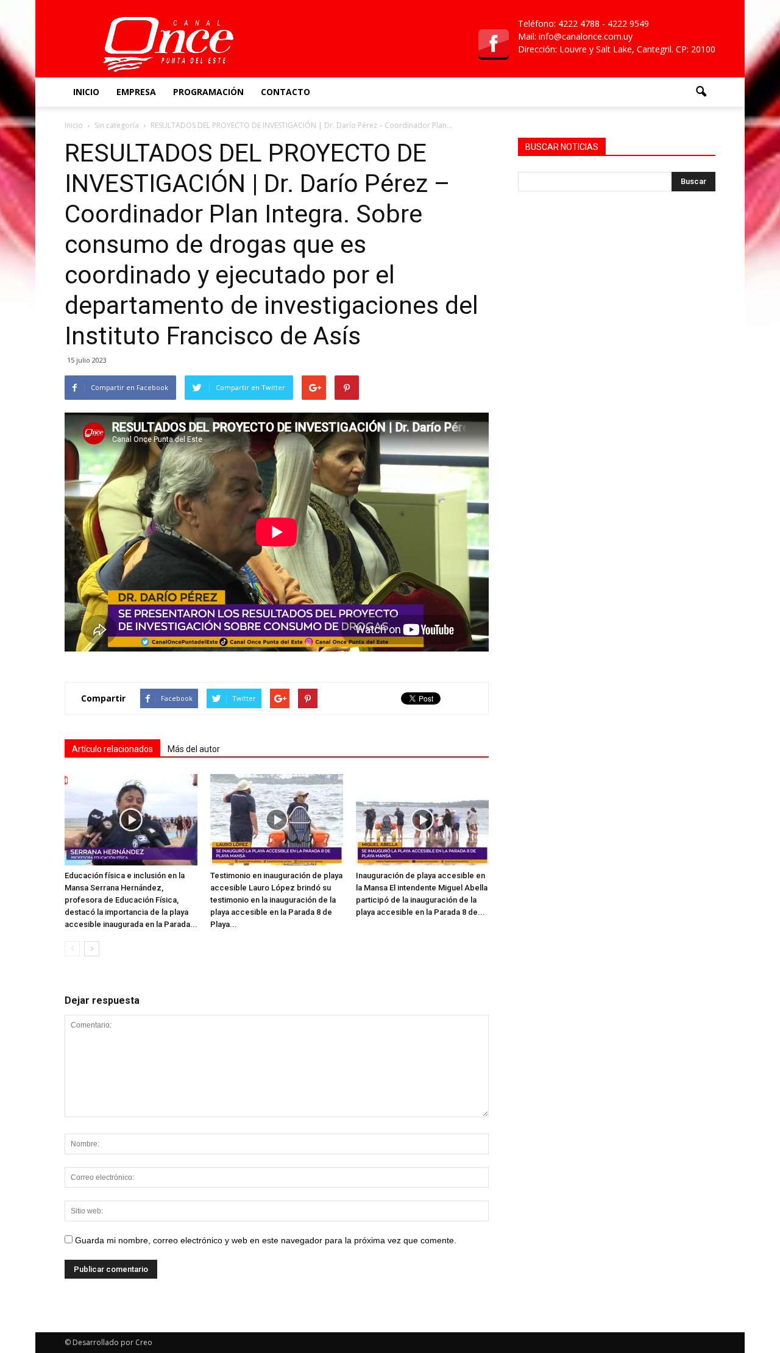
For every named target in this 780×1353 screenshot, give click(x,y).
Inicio (86, 92)
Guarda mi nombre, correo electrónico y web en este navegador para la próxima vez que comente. (265, 1240)
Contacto (285, 92)
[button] (700, 92)
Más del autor (194, 749)
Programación (208, 92)
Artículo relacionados (112, 749)
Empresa (136, 92)
